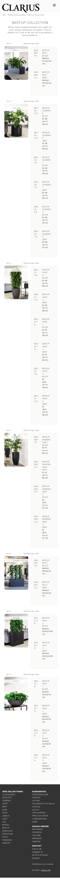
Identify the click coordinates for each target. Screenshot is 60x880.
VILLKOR (36, 800)
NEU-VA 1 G (36, 346)
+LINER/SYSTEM (39, 819)
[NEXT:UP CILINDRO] (16, 121)
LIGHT (4, 819)
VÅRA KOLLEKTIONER (12, 791)
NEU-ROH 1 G (36, 464)
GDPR (34, 822)
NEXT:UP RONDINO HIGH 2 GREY (46, 521)
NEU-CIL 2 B (36, 209)
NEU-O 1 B (36, 683)
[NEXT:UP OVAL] (16, 694)
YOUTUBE (36, 835)
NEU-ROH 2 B (36, 489)
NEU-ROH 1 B (36, 439)
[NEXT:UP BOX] (16, 63)
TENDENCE (7, 840)
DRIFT (4, 807)
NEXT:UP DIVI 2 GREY (45, 585)
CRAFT (5, 804)
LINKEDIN (36, 841)
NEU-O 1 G (36, 708)
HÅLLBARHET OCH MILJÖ (43, 804)
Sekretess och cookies (42, 864)
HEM (4, 15)
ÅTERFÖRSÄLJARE (40, 794)
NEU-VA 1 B (36, 322)
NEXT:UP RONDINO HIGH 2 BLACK (46, 491)
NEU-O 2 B (36, 733)
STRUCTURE (7, 834)
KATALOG (36, 807)
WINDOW (6, 843)
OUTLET (35, 810)
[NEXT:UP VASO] (16, 282)
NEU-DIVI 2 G (36, 585)
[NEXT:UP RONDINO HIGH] (16, 450)
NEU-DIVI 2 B (36, 563)
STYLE (5, 837)
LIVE (4, 822)
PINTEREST (37, 838)
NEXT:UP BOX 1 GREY (45, 75)
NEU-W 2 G (36, 645)
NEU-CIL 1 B (36, 160)
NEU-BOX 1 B (36, 53)
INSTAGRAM (37, 829)
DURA (4, 810)
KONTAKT (36, 797)
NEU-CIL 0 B (36, 110)
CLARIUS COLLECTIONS (16, 15)
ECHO (4, 813)
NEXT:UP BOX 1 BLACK (45, 53)
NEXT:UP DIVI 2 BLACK (45, 563)
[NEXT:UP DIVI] (16, 573)
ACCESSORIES (8, 794)
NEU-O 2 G (36, 757)
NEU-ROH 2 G (36, 519)
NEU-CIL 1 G (36, 184)
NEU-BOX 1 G (36, 75)
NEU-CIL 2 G (36, 234)
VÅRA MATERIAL (39, 813)
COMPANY (6, 800)
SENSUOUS (7, 831)
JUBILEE (5, 816)
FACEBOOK (37, 832)
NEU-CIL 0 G (36, 135)
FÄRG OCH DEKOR (40, 816)
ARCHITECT (7, 797)
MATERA (5, 825)
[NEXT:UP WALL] (16, 631)
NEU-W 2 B (36, 620)
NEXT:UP (5, 828)
